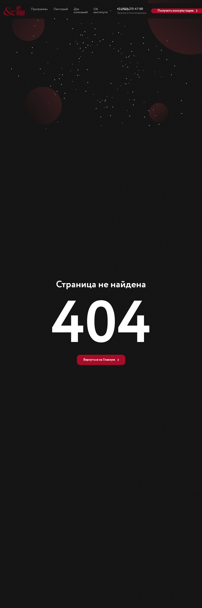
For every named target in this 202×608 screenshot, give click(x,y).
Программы (39, 9)
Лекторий (60, 9)
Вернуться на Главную (99, 360)
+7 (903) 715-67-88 (130, 9)
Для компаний (81, 11)
